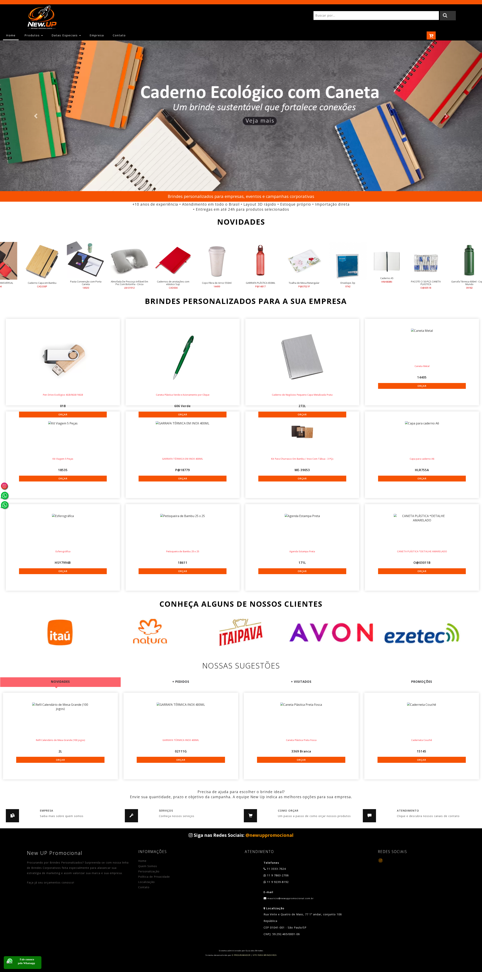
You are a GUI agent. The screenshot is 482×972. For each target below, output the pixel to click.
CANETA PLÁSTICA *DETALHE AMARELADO (422, 551)
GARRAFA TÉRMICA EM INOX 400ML (182, 458)
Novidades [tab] (60, 682)
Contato (119, 35)
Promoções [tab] (421, 682)
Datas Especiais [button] (65, 35)
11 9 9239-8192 (277, 882)
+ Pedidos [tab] (180, 682)
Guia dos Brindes (254, 950)
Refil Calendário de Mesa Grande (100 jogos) (60, 740)
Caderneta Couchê (421, 740)
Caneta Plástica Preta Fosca (301, 740)
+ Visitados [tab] (301, 682)
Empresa (97, 35)
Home (12, 35)
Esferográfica (62, 551)
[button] (36, 115)
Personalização (148, 871)
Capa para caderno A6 (422, 458)
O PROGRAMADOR (241, 955)
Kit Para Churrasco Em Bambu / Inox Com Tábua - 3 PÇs (302, 458)
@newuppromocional (270, 835)
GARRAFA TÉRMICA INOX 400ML (180, 740)
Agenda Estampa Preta (302, 551)
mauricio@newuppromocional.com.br (290, 898)
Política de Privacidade (154, 876)
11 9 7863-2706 (277, 875)
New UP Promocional (54, 852)
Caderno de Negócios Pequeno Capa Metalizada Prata (302, 394)
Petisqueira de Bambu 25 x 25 (182, 551)
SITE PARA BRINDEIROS (265, 955)
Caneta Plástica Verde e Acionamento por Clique (182, 394)
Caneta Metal (422, 366)
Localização (146, 882)
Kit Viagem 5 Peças (62, 458)
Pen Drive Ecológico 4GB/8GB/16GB (63, 394)
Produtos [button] (32, 35)
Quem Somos (147, 866)
